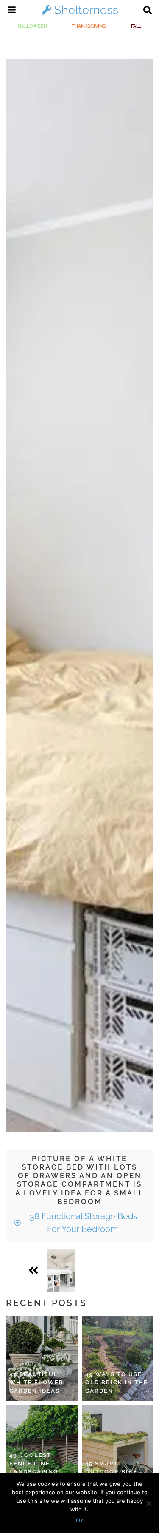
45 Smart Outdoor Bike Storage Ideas (112, 1471)
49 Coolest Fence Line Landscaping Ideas (33, 1467)
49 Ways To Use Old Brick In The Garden (116, 1382)
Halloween (32, 26)
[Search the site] (147, 11)
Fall (136, 26)
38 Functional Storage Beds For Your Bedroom (82, 1222)
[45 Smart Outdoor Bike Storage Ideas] (117, 1447)
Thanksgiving (89, 26)
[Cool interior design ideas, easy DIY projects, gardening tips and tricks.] (80, 14)
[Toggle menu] (12, 11)
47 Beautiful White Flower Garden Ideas (36, 1382)
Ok (79, 1520)
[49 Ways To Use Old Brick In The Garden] (117, 1358)
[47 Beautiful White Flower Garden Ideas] (42, 1358)
